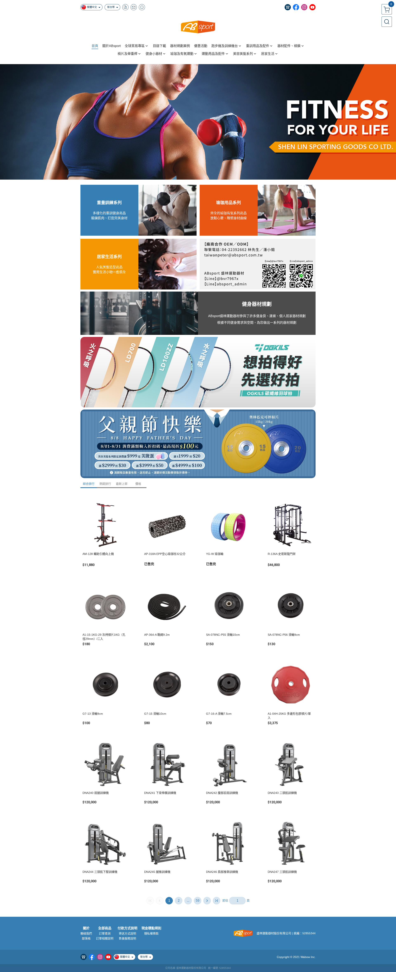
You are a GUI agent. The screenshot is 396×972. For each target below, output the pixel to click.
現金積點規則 (151, 928)
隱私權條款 (151, 933)
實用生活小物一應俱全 (109, 272)
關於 (86, 928)
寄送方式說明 (127, 933)
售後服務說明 (127, 938)
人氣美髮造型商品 (109, 267)
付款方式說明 (127, 928)
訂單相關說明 (104, 938)
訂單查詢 (105, 933)
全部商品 (104, 928)
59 (197, 900)
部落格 (86, 938)
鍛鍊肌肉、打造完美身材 (109, 218)
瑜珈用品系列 (228, 202)
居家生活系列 (109, 256)
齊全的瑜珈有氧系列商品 (228, 213)
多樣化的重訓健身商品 (109, 213)
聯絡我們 (86, 933)
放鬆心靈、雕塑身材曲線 (228, 218)
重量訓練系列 (109, 202)
